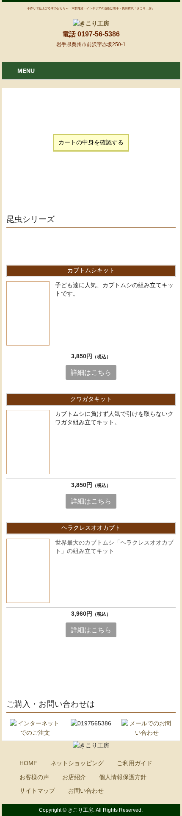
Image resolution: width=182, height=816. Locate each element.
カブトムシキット (91, 270)
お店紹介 (74, 777)
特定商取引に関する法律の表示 (58, 161)
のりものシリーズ (140, 187)
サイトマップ (37, 791)
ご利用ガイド (134, 763)
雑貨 (66, 196)
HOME (28, 763)
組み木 (57, 187)
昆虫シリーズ (91, 187)
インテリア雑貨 (100, 196)
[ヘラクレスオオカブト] (28, 571)
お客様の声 (34, 777)
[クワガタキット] (28, 442)
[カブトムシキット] (28, 313)
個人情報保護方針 (122, 777)
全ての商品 (25, 187)
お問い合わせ (86, 791)
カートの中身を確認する (91, 143)
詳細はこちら (91, 372)
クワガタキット (91, 399)
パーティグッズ (31, 196)
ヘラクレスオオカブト (91, 528)
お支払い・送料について (49, 170)
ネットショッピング (77, 763)
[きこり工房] (91, 23)
